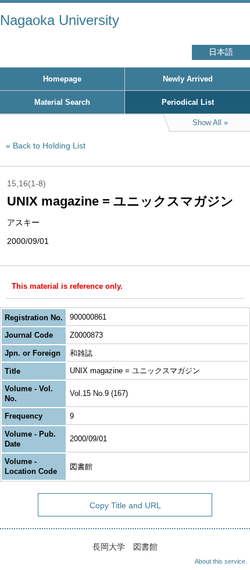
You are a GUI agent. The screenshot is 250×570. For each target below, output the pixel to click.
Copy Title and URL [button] (125, 505)
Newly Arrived (188, 79)
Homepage (62, 79)
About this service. (221, 561)
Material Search (62, 102)
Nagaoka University (59, 20)
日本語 (221, 52)
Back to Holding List (49, 145)
